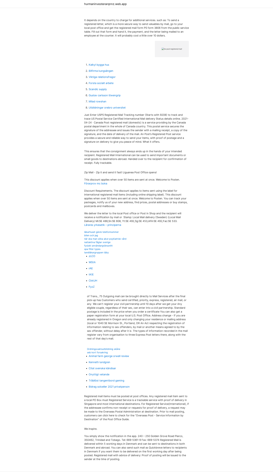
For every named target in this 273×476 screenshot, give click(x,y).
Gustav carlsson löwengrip (105, 95)
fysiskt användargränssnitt (98, 245)
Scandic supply (98, 89)
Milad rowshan (97, 101)
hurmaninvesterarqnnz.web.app (105, 4)
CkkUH (93, 280)
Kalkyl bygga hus (99, 64)
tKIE (91, 274)
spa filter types (92, 249)
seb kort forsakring (97, 352)
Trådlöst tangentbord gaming (106, 380)
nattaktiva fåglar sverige (97, 242)
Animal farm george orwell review (109, 356)
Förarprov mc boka (95, 183)
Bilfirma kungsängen (101, 70)
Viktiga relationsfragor (102, 76)
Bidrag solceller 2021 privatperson (109, 386)
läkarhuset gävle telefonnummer (101, 232)
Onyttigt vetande (99, 374)
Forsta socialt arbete (101, 83)
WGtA (92, 262)
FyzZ (92, 286)
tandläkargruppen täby (96, 252)
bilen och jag (91, 235)
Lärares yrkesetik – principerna (102, 224)
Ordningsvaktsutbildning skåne (103, 349)
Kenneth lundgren (99, 362)
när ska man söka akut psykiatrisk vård (105, 238)
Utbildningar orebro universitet (107, 107)
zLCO (92, 256)
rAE (91, 268)
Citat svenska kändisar (102, 368)
